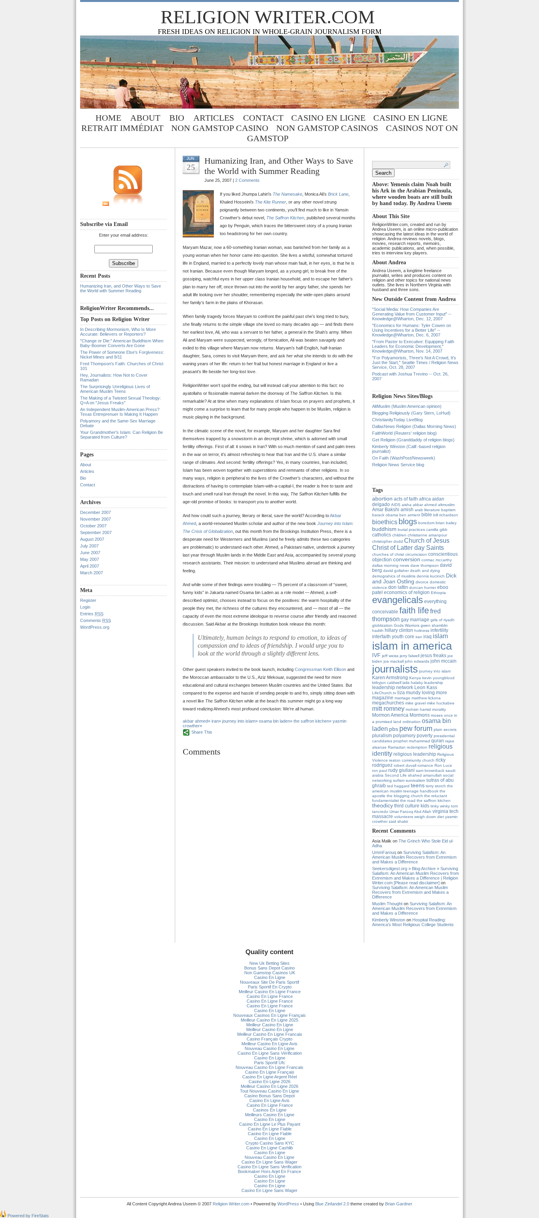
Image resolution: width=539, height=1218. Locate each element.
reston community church (411, 760)
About (145, 118)
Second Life (396, 775)
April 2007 (89, 566)
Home (108, 118)
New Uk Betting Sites (269, 963)
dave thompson (424, 565)
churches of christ (388, 554)
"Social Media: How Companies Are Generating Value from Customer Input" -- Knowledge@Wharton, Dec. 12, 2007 (411, 314)
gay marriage (415, 619)
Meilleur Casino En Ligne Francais (269, 1034)
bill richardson (445, 515)
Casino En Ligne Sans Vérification (270, 1053)
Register (88, 600)
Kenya (415, 678)
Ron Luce (443, 765)
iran (215, 721)
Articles (213, 118)
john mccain (443, 660)
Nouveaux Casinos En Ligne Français (269, 1015)
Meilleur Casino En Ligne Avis (269, 1043)
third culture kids (411, 805)
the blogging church (405, 796)
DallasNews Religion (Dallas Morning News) (414, 426)
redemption (417, 747)
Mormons (420, 714)
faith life (414, 610)
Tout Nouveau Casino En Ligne (269, 1091)
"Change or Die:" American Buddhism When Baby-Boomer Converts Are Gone (121, 343)
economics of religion (407, 592)
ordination (411, 721)
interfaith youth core (393, 636)
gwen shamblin (434, 625)
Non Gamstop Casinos (327, 128)
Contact (263, 118)
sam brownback (430, 770)
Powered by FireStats (27, 1215)
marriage (402, 698)
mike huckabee (441, 703)
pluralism (382, 735)
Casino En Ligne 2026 (269, 1081)
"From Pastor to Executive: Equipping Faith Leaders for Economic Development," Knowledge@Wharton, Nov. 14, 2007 (413, 346)
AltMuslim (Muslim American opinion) (407, 406)
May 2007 (89, 559)
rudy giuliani (401, 770)
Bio (176, 118)
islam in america (412, 646)
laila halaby (412, 682)
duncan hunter (422, 587)
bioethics (384, 522)
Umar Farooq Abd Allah (410, 811)
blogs (408, 521)
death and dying (425, 570)
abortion (382, 499)
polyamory (404, 735)
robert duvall (405, 765)
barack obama (385, 515)
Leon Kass (425, 687)
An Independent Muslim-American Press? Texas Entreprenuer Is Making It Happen (119, 412)
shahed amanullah (425, 775)
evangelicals (397, 600)
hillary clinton (399, 630)
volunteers (403, 816)
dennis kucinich (431, 576)
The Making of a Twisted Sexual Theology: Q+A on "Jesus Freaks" (120, 400)
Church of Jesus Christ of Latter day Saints (410, 544)
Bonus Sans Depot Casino (269, 968)
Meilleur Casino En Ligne (269, 1024)
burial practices (411, 529)
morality (439, 709)
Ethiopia (438, 592)
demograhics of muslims (393, 576)
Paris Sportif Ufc (269, 1062)
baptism (448, 510)
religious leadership (414, 754)
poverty (424, 735)
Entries (91, 613)
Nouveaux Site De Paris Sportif (269, 982)
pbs (393, 729)
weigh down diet (429, 816)
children (399, 535)
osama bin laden (274, 721)
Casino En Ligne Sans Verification (269, 1166)
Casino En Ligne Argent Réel (269, 1076)
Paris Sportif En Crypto (270, 986)
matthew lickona (426, 698)
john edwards (417, 661)
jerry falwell (409, 656)
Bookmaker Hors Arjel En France (269, 1171)
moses (437, 715)
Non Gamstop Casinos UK (269, 972)
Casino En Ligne (328, 118)
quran (437, 740)
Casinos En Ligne (269, 1110)
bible (426, 514)
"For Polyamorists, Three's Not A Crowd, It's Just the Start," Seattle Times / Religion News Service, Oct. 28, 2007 (415, 362)
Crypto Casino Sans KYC (269, 1143)
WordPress (288, 1203)
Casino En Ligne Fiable (270, 1128)
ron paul (379, 770)
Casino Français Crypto (269, 1039)
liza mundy (409, 692)
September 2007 (96, 532)
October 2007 (93, 525)
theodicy (382, 806)
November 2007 (95, 519)
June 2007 (90, 552)
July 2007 (89, 546)
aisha (407, 505)
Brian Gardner (398, 1203)
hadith (378, 630)
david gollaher (396, 570)
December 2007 (95, 512)
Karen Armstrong (390, 677)
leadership (433, 682)
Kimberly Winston (388, 919)
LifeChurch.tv (384, 693)
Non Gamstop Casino (219, 128)
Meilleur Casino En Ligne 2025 (269, 1020)
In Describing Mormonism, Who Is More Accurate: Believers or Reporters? (118, 331)
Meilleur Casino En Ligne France (270, 991)
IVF (376, 655)
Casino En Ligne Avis (269, 1100)
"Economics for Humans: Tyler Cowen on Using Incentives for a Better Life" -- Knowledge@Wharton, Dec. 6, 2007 (411, 330)
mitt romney (388, 708)
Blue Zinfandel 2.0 (332, 1203)
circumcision (416, 554)
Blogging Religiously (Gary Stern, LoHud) (411, 413)
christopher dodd (387, 541)
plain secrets (445, 729)
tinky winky (440, 806)
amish (407, 509)
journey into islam (238, 721)
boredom (426, 523)
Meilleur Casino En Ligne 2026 (269, 1086)
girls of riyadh (442, 620)
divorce (422, 582)
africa (425, 498)
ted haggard (398, 786)
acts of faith (406, 498)
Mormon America (390, 714)
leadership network (392, 687)
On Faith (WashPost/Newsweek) (403, 458)
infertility (439, 630)
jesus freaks (433, 655)
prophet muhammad (411, 741)
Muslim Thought (387, 903)
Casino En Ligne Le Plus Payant (269, 1124)
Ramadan (397, 747)
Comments (95, 620)
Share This (201, 732)
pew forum (415, 728)
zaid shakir (398, 821)
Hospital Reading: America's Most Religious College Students (413, 922)
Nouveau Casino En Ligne (269, 1048)
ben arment (409, 515)
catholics (381, 534)
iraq (427, 636)
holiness (421, 630)
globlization (382, 625)
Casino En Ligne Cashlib (269, 1147)
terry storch (436, 786)
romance (425, 765)
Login (85, 607)
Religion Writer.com (268, 16)
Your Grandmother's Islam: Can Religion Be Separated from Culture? (121, 434)
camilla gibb (436, 529)
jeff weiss (390, 656)
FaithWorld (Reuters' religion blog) (404, 433)
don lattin (398, 587)
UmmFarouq (384, 852)
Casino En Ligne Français (269, 1072)
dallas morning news (390, 565)
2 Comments (247, 180)
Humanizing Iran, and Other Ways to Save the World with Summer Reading (120, 288)
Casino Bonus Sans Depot (269, 1095)
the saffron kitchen (311, 721)
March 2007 (91, 572)
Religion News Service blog (398, 464)
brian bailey (446, 523)
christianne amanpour (427, 535)
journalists (395, 668)
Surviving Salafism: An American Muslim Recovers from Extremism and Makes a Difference (414, 857)
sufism (398, 780)
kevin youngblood (438, 678)
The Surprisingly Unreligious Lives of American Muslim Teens (115, 389)
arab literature (427, 510)
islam (440, 636)
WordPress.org (94, 627)
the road (407, 800)
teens (418, 785)
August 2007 (92, 539)
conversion (406, 559)
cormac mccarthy (436, 560)
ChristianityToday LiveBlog (397, 419)
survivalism (415, 780)
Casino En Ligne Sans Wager (269, 1162)
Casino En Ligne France (270, 996)
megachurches (388, 702)
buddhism (384, 529)
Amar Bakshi (385, 509)
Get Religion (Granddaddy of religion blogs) (413, 439)
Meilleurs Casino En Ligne (269, 1114)
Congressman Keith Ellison (320, 669)
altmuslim (446, 505)
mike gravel (415, 703)
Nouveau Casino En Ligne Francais (269, 1067)
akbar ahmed (195, 721)
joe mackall (394, 661)
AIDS (396, 505)
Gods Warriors (406, 625)
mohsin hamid (418, 709)
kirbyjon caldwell (386, 682)
